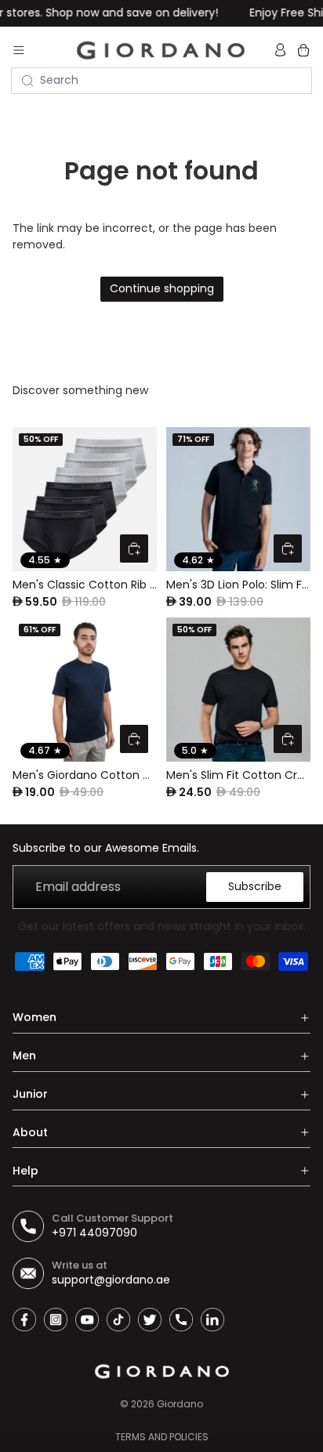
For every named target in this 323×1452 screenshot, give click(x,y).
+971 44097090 (94, 1232)
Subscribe (254, 886)
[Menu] (19, 50)
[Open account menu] (282, 50)
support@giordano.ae (111, 1279)
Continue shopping (162, 288)
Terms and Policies (162, 1436)
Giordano (180, 1403)
